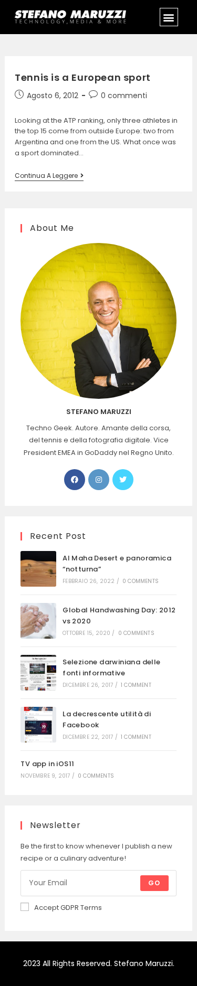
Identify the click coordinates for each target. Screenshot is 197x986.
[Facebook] (74, 479)
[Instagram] (98, 479)
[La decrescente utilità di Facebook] (38, 725)
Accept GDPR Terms (68, 908)
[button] (169, 17)
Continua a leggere (49, 176)
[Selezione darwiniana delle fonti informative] (38, 673)
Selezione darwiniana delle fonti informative (111, 667)
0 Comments (140, 581)
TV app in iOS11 (47, 764)
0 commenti (124, 95)
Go (154, 882)
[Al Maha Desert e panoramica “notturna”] (38, 569)
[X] (122, 479)
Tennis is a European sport (83, 77)
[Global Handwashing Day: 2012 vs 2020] (38, 621)
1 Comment (136, 685)
